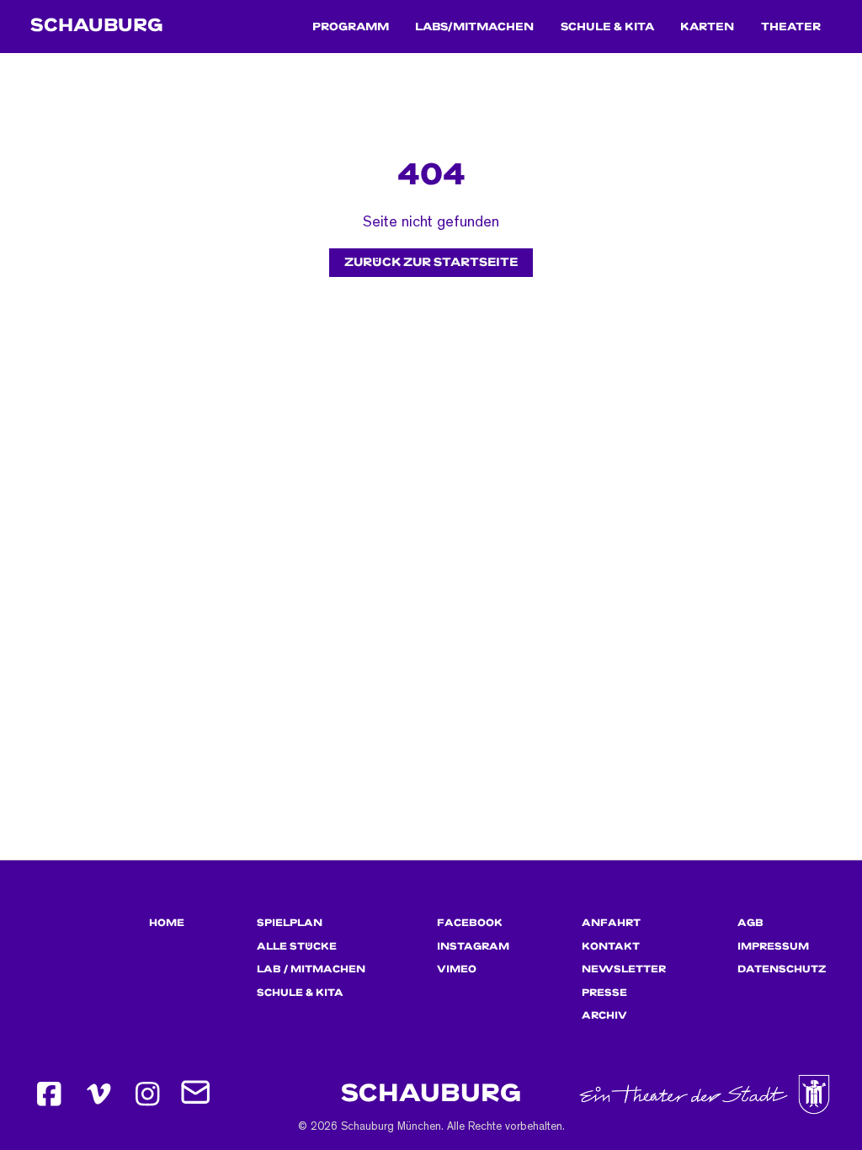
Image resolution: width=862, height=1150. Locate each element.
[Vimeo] (99, 1094)
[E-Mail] (197, 1094)
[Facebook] (49, 1094)
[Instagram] (148, 1094)
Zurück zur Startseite (431, 262)
